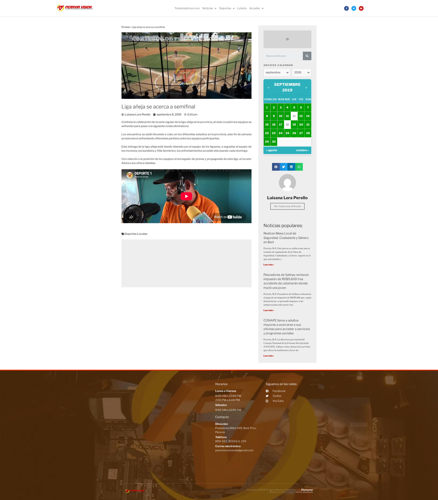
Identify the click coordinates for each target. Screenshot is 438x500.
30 (274, 141)
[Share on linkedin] (291, 167)
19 (294, 124)
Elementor (307, 489)
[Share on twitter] (283, 167)
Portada (125, 27)
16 (273, 124)
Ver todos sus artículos (287, 206)
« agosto (271, 150)
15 (267, 124)
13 (301, 116)
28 (308, 133)
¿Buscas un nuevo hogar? (290, 492)
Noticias (207, 8)
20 (301, 124)
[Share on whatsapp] (299, 167)
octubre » (302, 150)
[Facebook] (346, 8)
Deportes (225, 8)
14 (308, 116)
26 (294, 133)
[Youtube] (361, 8)
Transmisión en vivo (187, 8)
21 (308, 124)
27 (301, 133)
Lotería (242, 8)
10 (280, 116)
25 (287, 133)
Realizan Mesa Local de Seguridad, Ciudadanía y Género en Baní (286, 238)
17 (280, 124)
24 (280, 133)
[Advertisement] (186, 263)
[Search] (307, 56)
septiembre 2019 (287, 87)
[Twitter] (353, 8)
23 (274, 133)
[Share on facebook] (276, 167)
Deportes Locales (136, 233)
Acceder (254, 8)
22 (267, 133)
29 (267, 141)
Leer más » (268, 264)
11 (287, 116)
